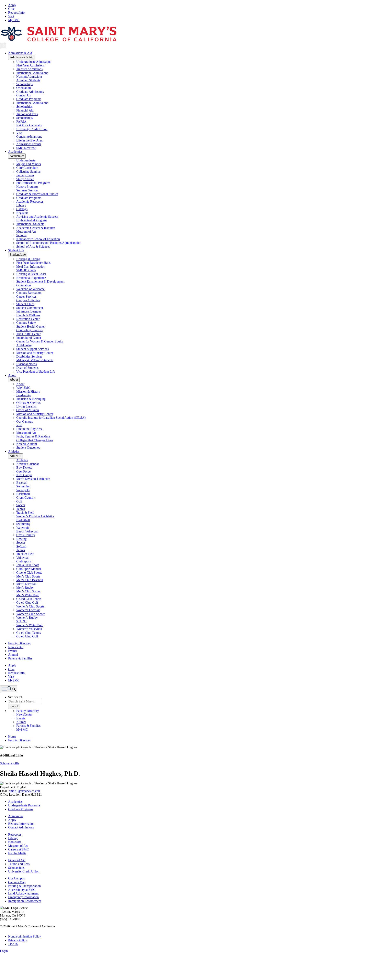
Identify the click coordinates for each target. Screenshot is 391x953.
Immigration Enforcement (24, 901)
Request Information (21, 823)
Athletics (14, 451)
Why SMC (23, 387)
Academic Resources (29, 201)
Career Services (26, 296)
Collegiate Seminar (28, 171)
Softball (21, 546)
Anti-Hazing (24, 345)
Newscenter (15, 647)
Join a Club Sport (27, 565)
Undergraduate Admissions (33, 61)
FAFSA (21, 121)
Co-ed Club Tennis (28, 632)
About (12, 375)
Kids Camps (24, 475)
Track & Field (25, 512)
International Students (30, 224)
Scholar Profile (9, 763)
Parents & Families (20, 658)
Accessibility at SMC (21, 889)
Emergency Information (23, 897)
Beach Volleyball (27, 531)
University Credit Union (31, 129)
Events (12, 651)
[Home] (58, 41)
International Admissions (32, 73)
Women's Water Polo (29, 625)
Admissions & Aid (20, 53)
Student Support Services (32, 349)
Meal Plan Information (30, 266)
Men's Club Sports (28, 576)
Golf (19, 501)
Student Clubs (25, 304)
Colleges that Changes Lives (34, 440)
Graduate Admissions (30, 91)
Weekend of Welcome (30, 289)
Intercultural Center (28, 337)
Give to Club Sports (29, 572)
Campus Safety (26, 322)
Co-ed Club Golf (27, 602)
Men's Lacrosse (26, 583)
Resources (14, 834)
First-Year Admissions (30, 65)
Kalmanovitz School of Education (38, 239)
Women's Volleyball (29, 629)
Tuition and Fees (27, 114)
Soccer (20, 505)
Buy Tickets (24, 467)
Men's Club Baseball (29, 580)
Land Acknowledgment (23, 893)
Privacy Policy (17, 940)
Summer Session (27, 190)
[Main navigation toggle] (3, 45)
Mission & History (28, 391)
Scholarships (24, 84)
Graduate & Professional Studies (37, 194)
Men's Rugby (25, 587)
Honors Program (27, 186)
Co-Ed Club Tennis (28, 599)
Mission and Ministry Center (34, 352)
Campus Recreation (29, 292)
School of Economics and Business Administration (48, 242)
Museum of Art (26, 231)
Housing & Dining (28, 259)
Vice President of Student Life (35, 371)
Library (21, 205)
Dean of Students (27, 367)
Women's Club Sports (30, 606)
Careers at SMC (18, 849)
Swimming (23, 486)
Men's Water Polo (27, 595)
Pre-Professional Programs (33, 182)
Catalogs (21, 209)
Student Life (16, 250)
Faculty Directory (19, 643)
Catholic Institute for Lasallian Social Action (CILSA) (51, 417)
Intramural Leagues (28, 311)
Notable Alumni (26, 444)
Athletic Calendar (27, 464)
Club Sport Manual (28, 569)
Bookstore (14, 842)
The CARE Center (28, 334)
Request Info (16, 12)
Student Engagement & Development (40, 281)
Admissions (15, 816)
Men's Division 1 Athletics (33, 478)
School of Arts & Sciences (33, 246)
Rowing (21, 539)
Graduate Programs (28, 99)
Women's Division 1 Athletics (35, 516)
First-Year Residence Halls (33, 262)
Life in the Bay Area (29, 140)
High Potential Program (31, 220)
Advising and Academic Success (37, 216)
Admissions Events (28, 144)
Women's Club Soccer (30, 614)
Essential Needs (26, 364)
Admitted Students (28, 80)
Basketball (23, 494)
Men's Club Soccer (28, 591)
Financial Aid (25, 110)
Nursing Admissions (29, 76)
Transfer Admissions (29, 69)
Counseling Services (29, 330)
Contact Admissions (29, 136)
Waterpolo (23, 490)
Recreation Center (28, 319)
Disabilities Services (29, 356)
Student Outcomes (28, 447)
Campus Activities (28, 300)
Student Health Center (30, 326)
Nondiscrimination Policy (24, 936)
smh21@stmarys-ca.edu (24, 791)
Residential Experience (31, 277)
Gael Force (23, 471)
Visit (11, 16)
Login (4, 951)
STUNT (21, 621)
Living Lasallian (26, 406)
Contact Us (23, 95)
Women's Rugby (27, 617)
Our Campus (24, 421)
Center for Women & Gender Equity (39, 341)
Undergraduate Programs (24, 805)
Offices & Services (28, 402)
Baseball (21, 482)
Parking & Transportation (24, 886)
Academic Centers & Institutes (35, 228)
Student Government (29, 307)
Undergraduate (25, 160)
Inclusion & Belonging (31, 399)
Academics (15, 151)
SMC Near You (26, 148)
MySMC (14, 20)
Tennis (20, 509)
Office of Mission (27, 410)
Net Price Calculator (29, 125)
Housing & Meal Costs (31, 274)
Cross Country (25, 497)
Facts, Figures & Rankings (33, 436)
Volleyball (22, 557)
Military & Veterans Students (34, 360)
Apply (12, 5)
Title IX (13, 944)
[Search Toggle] (8, 689)
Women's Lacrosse (28, 610)
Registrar (22, 212)
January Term (25, 175)
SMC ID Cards (26, 270)
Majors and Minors (28, 164)
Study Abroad (25, 179)
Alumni (13, 654)
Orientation (23, 87)
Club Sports (24, 561)
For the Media (17, 853)
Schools (21, 235)
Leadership (23, 395)
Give (11, 8)
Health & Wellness (28, 315)
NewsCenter (24, 714)
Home (12, 736)
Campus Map (16, 882)
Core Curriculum (27, 167)
